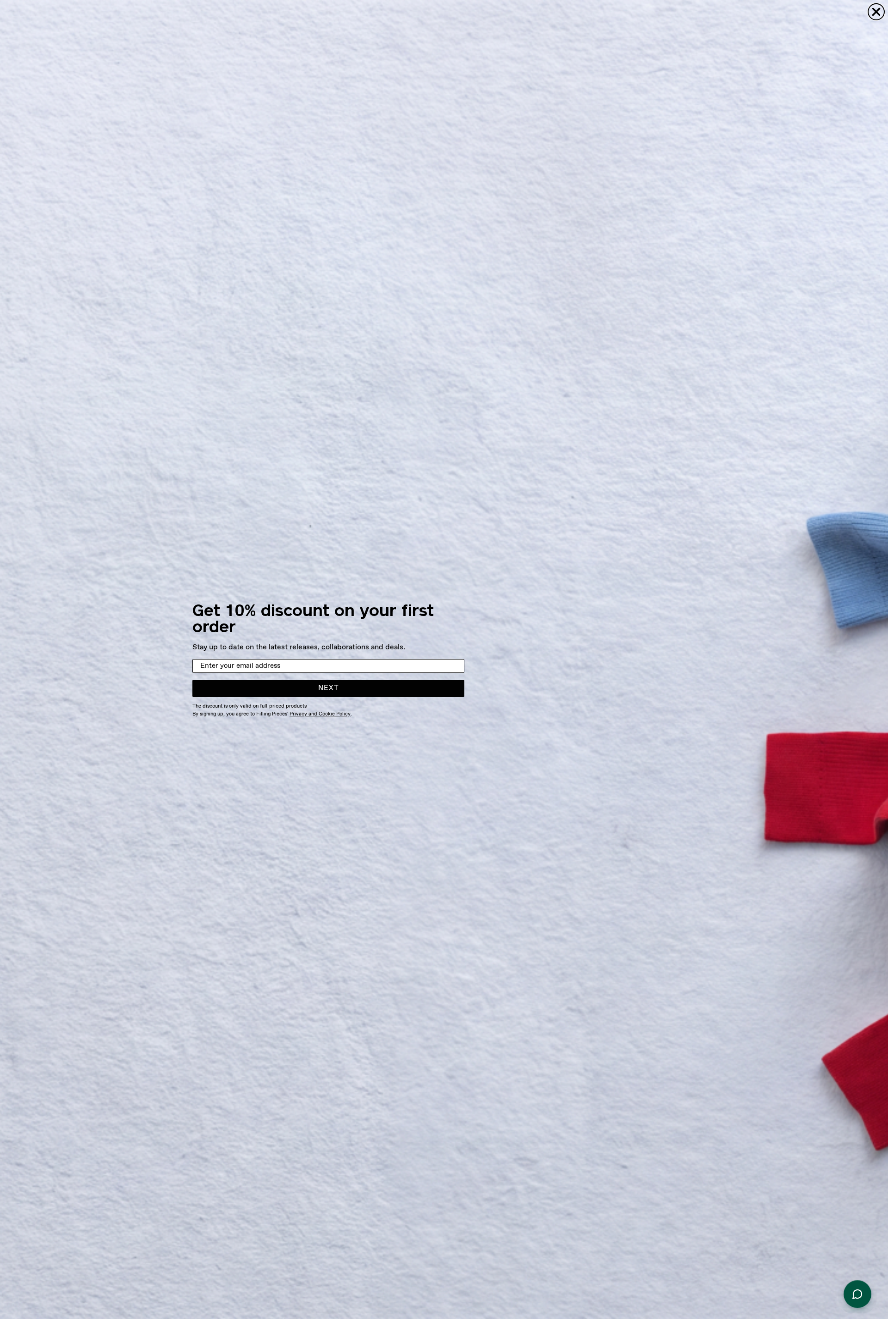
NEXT (328, 688)
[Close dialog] (876, 12)
